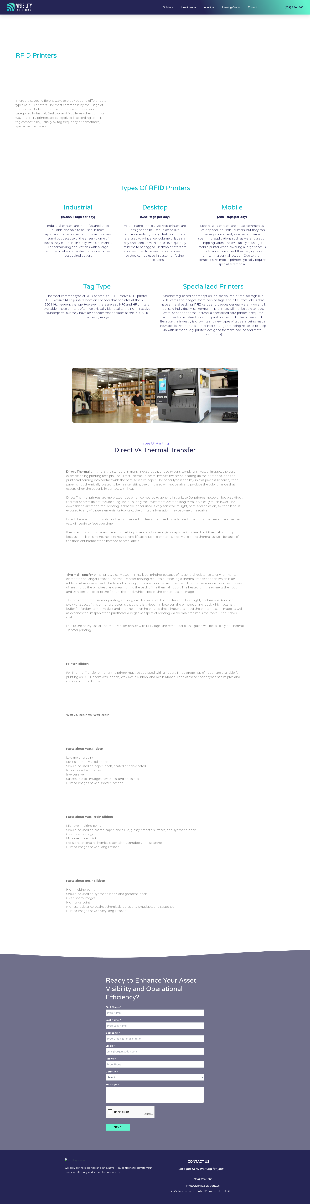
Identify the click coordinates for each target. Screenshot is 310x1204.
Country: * (112, 1071)
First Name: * (113, 1007)
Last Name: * (113, 1020)
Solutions (168, 7)
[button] (201, 1179)
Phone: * (111, 1058)
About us (209, 7)
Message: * (112, 1084)
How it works (188, 7)
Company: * (113, 1032)
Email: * (110, 1045)
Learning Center (231, 7)
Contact (252, 7)
